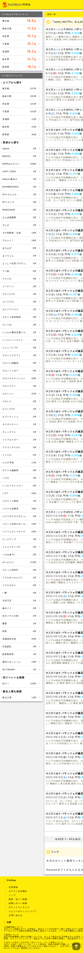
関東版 (27, 4)
